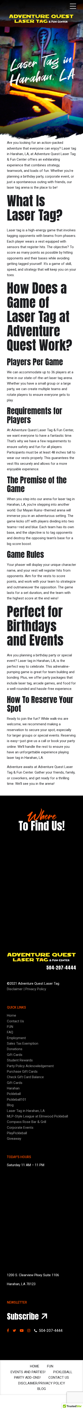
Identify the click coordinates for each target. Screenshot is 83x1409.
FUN (10, 1027)
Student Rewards (20, 1060)
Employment (16, 1038)
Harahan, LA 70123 (21, 1284)
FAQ (10, 1032)
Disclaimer (15, 989)
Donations (14, 1049)
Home (11, 1015)
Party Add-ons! (27, 1377)
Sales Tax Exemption (22, 1043)
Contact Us (15, 1021)
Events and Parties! (28, 1372)
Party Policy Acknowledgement (30, 1066)
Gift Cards (14, 1055)
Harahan (13, 1088)
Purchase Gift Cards (22, 1071)
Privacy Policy (35, 989)
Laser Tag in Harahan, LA (26, 1111)
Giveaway (14, 1139)
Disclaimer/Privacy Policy (41, 1383)
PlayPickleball (17, 1133)
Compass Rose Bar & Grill (26, 1122)
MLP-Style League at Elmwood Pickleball (37, 1116)
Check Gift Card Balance (25, 1077)
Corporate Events (20, 1127)
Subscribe (23, 1316)
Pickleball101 (16, 1099)
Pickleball (14, 1094)
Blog (10, 1105)
